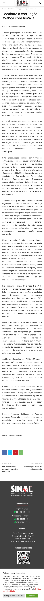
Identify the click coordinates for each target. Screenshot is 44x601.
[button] (4, 3)
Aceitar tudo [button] (31, 596)
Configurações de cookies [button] (13, 596)
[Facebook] (4, 452)
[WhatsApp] (21, 452)
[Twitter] (10, 452)
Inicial (4, 9)
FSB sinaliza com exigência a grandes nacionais (10, 469)
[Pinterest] (15, 452)
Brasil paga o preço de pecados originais (33, 468)
